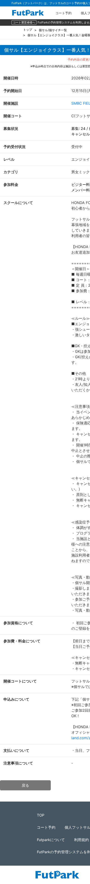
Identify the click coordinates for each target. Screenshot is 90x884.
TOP (40, 815)
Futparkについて (51, 839)
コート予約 (63, 13)
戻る (25, 785)
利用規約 (81, 839)
